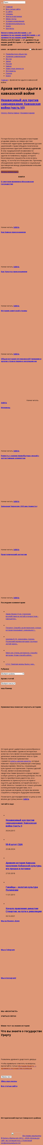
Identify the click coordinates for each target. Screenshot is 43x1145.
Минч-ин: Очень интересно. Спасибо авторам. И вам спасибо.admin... (21, 653)
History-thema (7, 113)
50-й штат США (14, 844)
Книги (8, 26)
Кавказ (8, 66)
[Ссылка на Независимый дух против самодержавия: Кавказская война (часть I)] (10, 815)
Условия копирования (15, 21)
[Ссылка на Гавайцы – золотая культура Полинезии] (10, 882)
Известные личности (15, 68)
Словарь (9, 14)
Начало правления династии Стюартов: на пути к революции (24, 910)
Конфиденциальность (15, 23)
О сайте (9, 11)
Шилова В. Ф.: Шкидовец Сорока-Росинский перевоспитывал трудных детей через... (22, 641)
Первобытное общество (16, 54)
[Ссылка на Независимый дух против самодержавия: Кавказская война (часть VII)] (19, 134)
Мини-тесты (11, 18)
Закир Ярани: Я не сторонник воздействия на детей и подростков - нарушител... (22, 616)
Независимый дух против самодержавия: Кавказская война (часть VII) (21, 103)
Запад (8, 61)
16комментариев (27, 113)
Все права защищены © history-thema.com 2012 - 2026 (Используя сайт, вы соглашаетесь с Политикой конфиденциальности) (21, 1139)
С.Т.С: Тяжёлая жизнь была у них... (20, 664)
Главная (9, 6)
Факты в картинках (14, 16)
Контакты (10, 28)
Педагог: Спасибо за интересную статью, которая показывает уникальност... (23, 628)
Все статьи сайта (13, 9)
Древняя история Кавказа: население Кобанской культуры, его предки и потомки (24, 865)
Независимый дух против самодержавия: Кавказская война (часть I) (21, 823)
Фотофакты (11, 71)
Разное (9, 73)
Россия (9, 63)
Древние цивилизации (16, 56)
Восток (9, 59)
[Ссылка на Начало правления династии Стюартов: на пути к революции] (10, 903)
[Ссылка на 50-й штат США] (10, 839)
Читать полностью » (10, 172)
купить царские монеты (20, 761)
